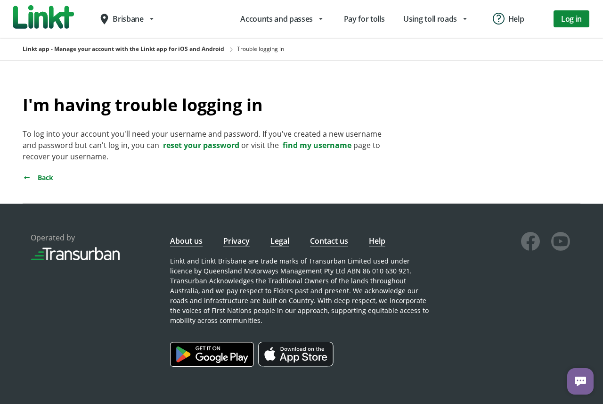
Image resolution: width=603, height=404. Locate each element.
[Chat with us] (580, 381)
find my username (317, 145)
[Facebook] (530, 243)
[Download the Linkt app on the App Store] (297, 364)
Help (377, 241)
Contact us (329, 241)
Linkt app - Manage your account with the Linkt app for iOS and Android (123, 49)
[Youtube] (560, 243)
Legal (279, 241)
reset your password (201, 145)
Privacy (236, 241)
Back (44, 177)
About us (186, 241)
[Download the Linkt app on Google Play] (214, 364)
